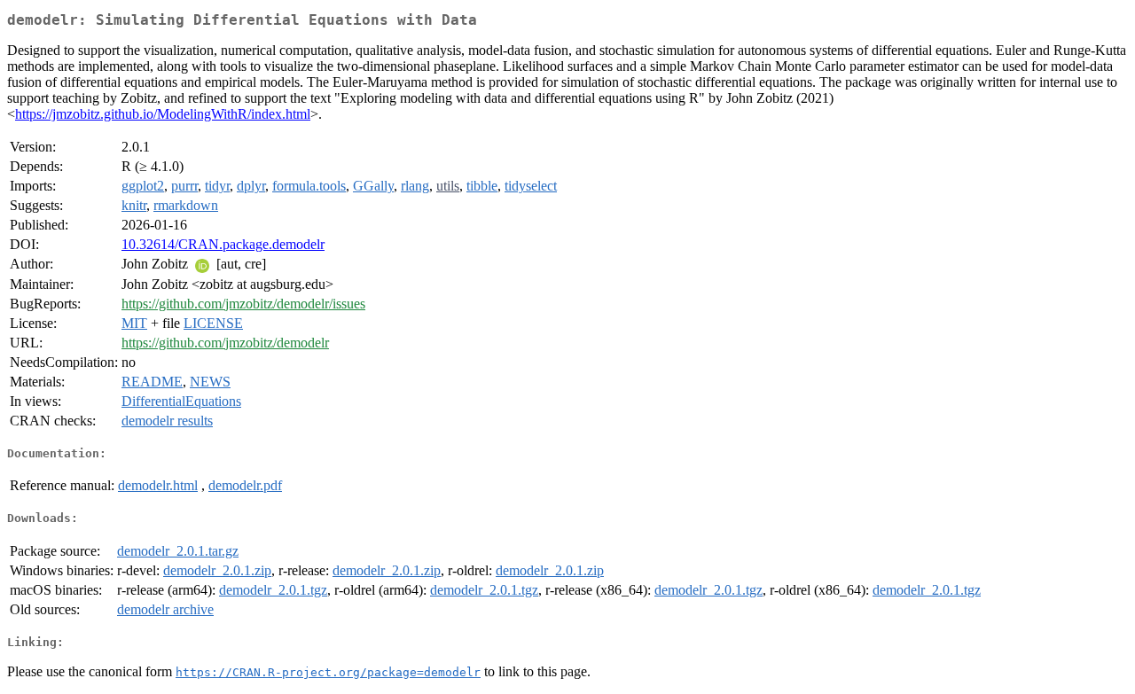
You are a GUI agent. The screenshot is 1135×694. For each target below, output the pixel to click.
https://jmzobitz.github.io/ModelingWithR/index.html (162, 113)
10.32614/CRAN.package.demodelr (223, 244)
